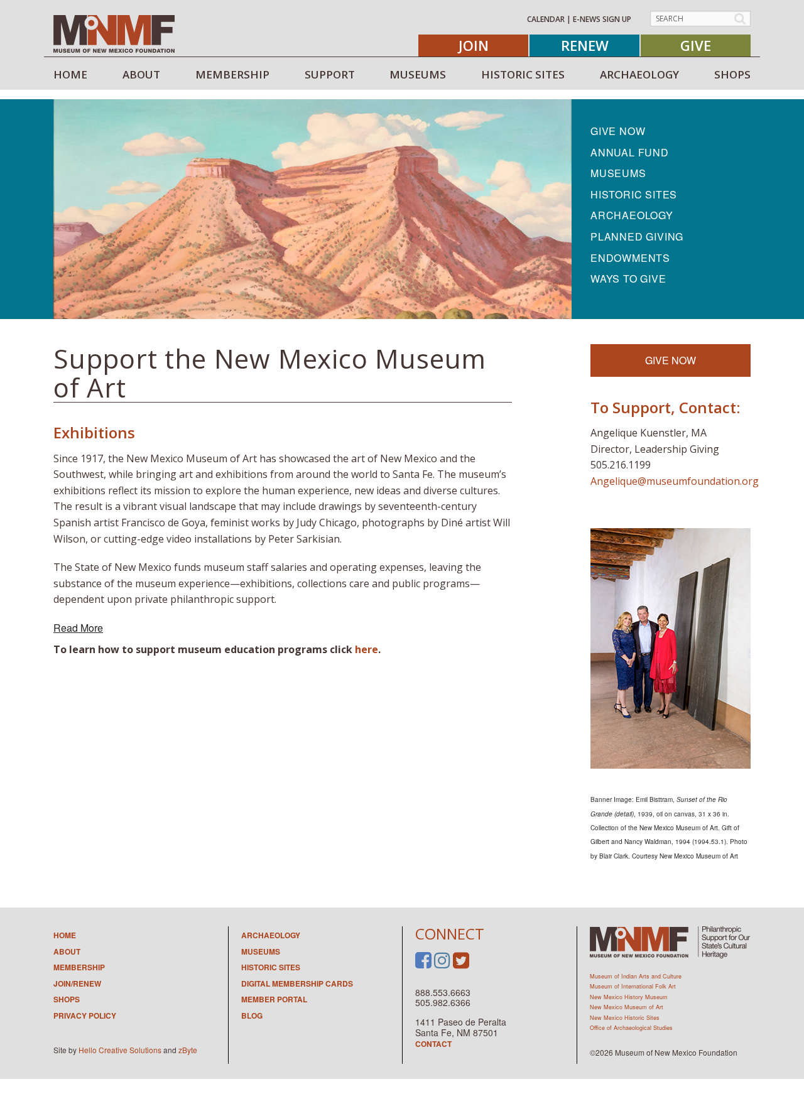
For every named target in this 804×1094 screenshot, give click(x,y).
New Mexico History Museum (629, 997)
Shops (66, 999)
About (66, 951)
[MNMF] (114, 33)
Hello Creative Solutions (120, 1049)
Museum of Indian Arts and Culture (636, 976)
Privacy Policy (84, 1015)
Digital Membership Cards (297, 983)
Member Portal (274, 999)
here (366, 649)
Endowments (630, 258)
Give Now (617, 131)
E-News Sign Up (602, 19)
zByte (187, 1049)
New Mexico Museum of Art (626, 1007)
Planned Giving (636, 236)
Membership (79, 967)
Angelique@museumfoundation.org (674, 481)
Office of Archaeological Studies (631, 1028)
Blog (252, 1015)
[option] (312, 209)
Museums (618, 173)
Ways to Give (628, 278)
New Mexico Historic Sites (625, 1018)
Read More (78, 627)
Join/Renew (77, 983)
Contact (433, 1043)
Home (64, 935)
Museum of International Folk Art (633, 986)
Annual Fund (629, 152)
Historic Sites (633, 194)
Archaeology (631, 215)
